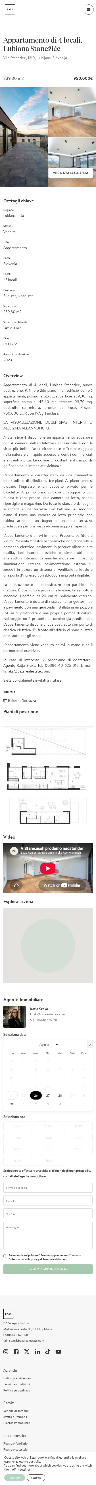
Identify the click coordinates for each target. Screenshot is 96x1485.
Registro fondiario (15, 1443)
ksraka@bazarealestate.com (47, 1014)
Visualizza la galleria (70, 173)
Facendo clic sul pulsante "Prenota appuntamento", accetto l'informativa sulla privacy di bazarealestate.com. (44, 1257)
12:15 (17, 1138)
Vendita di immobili (16, 1411)
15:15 (48, 1149)
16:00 (78, 1149)
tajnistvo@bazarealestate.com (23, 1340)
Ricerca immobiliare (16, 1423)
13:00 (48, 1138)
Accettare (15, 1477)
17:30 (48, 1160)
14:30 (18, 1149)
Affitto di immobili (15, 1417)
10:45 (48, 1126)
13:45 (78, 1138)
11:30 (78, 1126)
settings (25, 1469)
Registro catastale (15, 1449)
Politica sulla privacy (16, 1390)
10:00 (18, 1126)
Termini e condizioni (16, 1384)
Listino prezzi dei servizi (18, 1378)
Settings (36, 1477)
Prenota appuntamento (48, 1269)
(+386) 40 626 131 (15, 1335)
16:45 (17, 1160)
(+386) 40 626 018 (44, 1020)
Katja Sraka (39, 1009)
